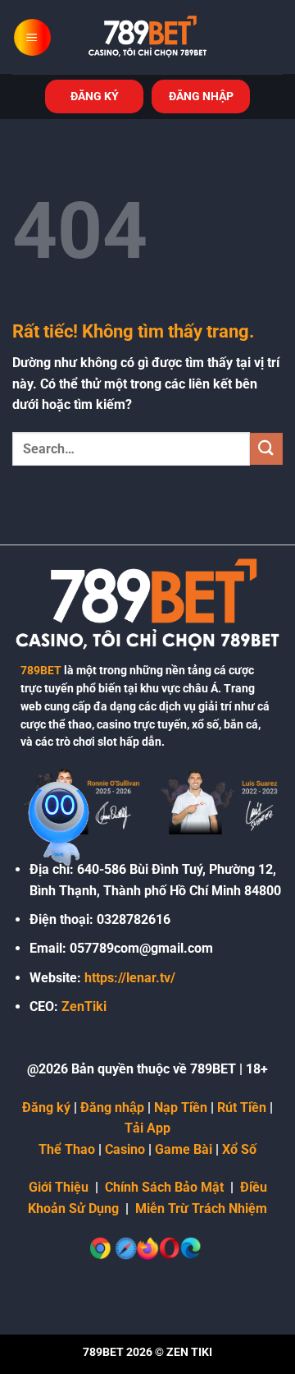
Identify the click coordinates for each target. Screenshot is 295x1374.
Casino (125, 1149)
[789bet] (147, 37)
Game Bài (183, 1149)
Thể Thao (67, 1149)
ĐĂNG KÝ (94, 96)
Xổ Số (239, 1149)
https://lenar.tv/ (129, 978)
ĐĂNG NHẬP (201, 96)
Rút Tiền (241, 1107)
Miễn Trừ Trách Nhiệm (201, 1208)
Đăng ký (46, 1107)
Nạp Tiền (180, 1107)
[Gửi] (266, 449)
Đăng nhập (112, 1107)
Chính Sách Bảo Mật (164, 1187)
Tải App (147, 1128)
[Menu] (32, 37)
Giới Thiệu (58, 1187)
